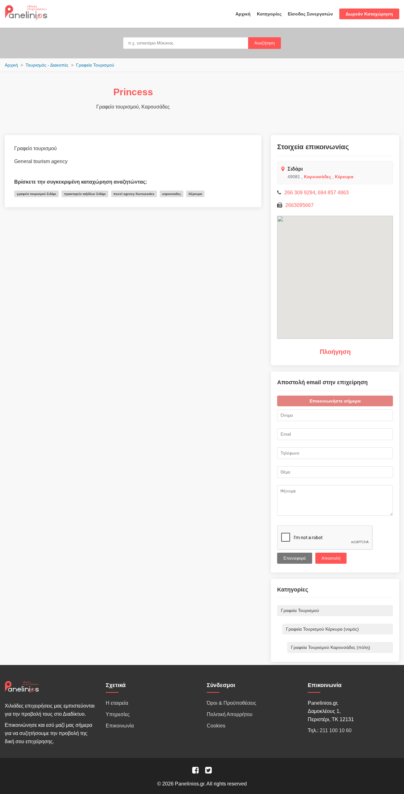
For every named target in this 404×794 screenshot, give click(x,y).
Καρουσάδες (317, 176)
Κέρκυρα (344, 176)
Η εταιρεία (117, 703)
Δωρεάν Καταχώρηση (369, 13)
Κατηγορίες (269, 13)
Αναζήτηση (264, 43)
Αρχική (243, 13)
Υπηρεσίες (118, 714)
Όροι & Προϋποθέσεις (231, 703)
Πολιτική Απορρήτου (229, 714)
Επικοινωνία (120, 725)
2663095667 (299, 205)
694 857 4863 (333, 192)
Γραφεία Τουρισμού (95, 65)
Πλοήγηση (335, 351)
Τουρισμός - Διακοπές (47, 65)
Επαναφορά (294, 558)
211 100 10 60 (336, 730)
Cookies (216, 725)
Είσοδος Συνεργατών (310, 13)
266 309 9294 (299, 192)
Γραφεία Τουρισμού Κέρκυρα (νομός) (322, 629)
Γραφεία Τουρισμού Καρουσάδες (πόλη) (330, 647)
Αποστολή (331, 558)
